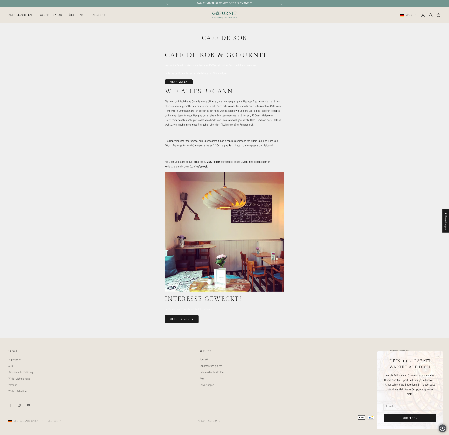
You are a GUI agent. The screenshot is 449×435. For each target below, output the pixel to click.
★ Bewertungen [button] (446, 221)
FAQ (202, 378)
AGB (10, 366)
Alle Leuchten (20, 15)
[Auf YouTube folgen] (28, 405)
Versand (12, 385)
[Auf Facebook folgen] (10, 405)
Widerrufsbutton (17, 391)
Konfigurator (50, 15)
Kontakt (204, 359)
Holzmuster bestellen (211, 372)
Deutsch (53, 421)
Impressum (14, 359)
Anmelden (410, 418)
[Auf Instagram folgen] (19, 405)
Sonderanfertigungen (211, 366)
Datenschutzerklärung (20, 372)
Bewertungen (207, 385)
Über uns (76, 15)
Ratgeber (98, 15)
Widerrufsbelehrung (19, 378)
